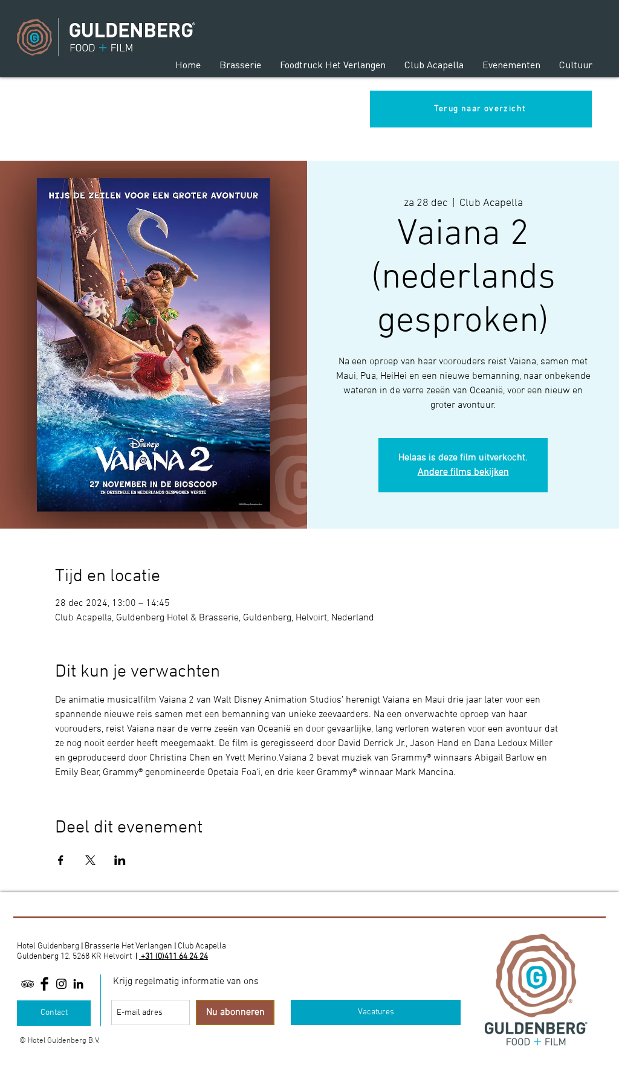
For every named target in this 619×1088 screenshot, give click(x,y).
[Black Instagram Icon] (61, 984)
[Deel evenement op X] (90, 860)
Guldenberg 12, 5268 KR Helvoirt (74, 956)
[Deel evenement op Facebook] (60, 860)
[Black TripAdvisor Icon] (27, 984)
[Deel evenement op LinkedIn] (120, 860)
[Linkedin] (78, 984)
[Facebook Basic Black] (44, 984)
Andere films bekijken (463, 472)
